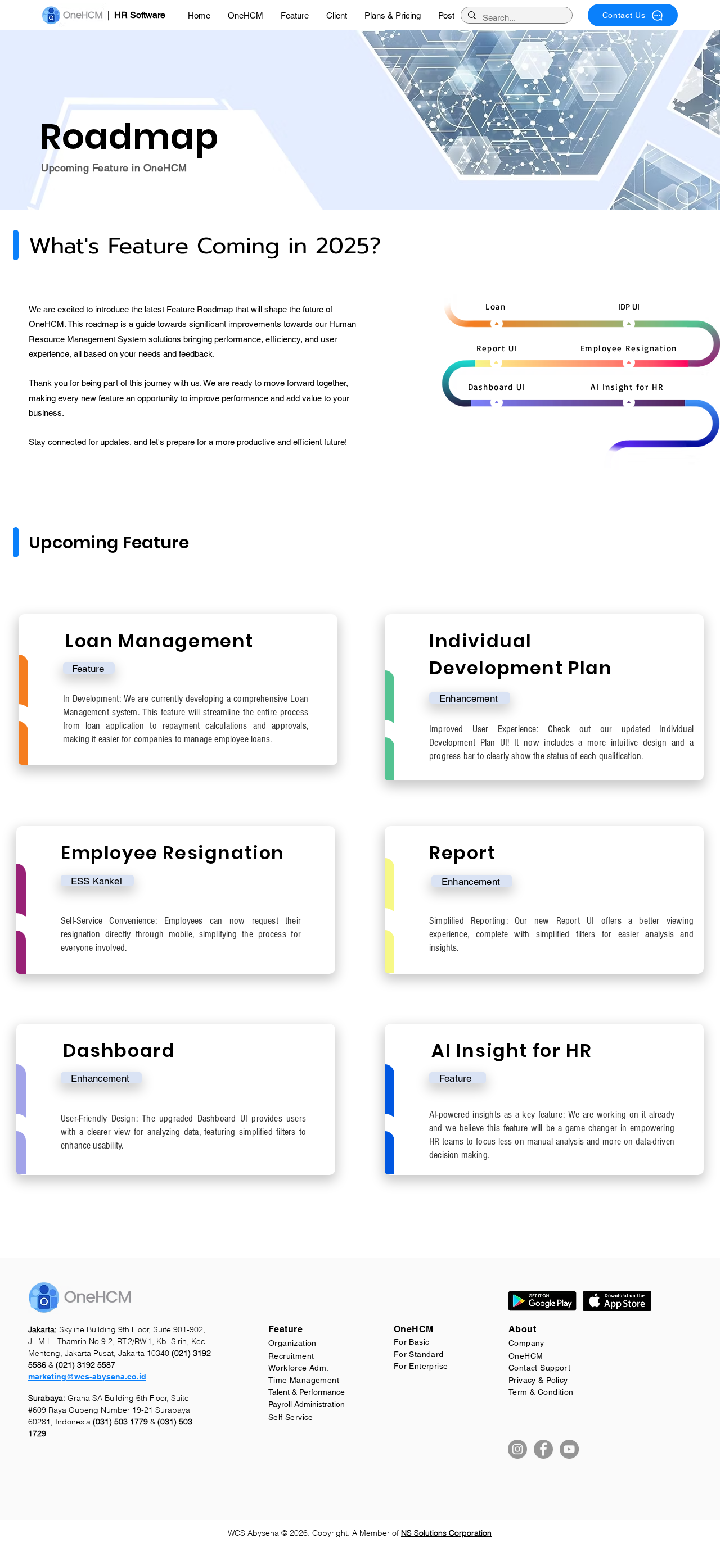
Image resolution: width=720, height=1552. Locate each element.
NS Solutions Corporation (446, 1533)
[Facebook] (543, 1449)
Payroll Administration (306, 1404)
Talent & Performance (306, 1391)
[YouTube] (569, 1449)
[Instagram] (517, 1449)
